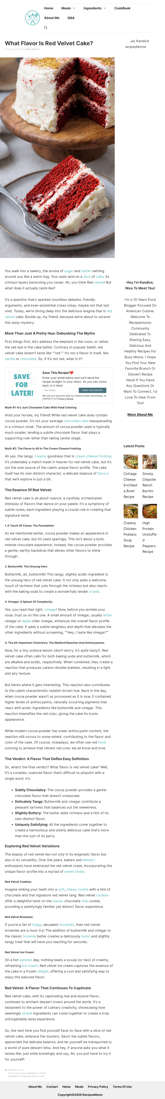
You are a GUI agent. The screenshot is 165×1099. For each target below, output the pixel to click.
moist (85, 936)
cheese (92, 456)
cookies (102, 895)
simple (27, 1013)
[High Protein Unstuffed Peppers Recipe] (149, 512)
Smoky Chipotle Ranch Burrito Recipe (149, 485)
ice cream (30, 966)
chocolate (28, 359)
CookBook (122, 8)
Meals (66, 8)
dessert (89, 860)
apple (26, 621)
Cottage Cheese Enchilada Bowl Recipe (130, 485)
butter (86, 271)
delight (42, 971)
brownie (29, 936)
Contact (52, 1086)
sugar (68, 271)
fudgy (36, 925)
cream (80, 456)
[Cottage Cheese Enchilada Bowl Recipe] (131, 463)
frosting (105, 456)
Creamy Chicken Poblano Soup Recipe (130, 534)
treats (79, 872)
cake (99, 277)
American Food (15, 1070)
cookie (83, 889)
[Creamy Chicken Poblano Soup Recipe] (131, 512)
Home (48, 8)
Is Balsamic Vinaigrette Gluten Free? (26, 1076)
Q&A (71, 18)
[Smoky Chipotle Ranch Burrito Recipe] (149, 463)
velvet (99, 282)
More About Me (140, 414)
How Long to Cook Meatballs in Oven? (27, 1073)
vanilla (10, 359)
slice (87, 277)
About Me (51, 18)
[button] (45, 27)
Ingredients (93, 8)
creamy (41, 456)
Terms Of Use (122, 1086)
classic (58, 901)
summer (25, 960)
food (102, 742)
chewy (71, 889)
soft (61, 889)
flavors (103, 473)
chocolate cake (76, 421)
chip (84, 901)
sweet (69, 872)
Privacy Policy (98, 1086)
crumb (94, 591)
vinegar (50, 610)
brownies (66, 925)
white (107, 615)
